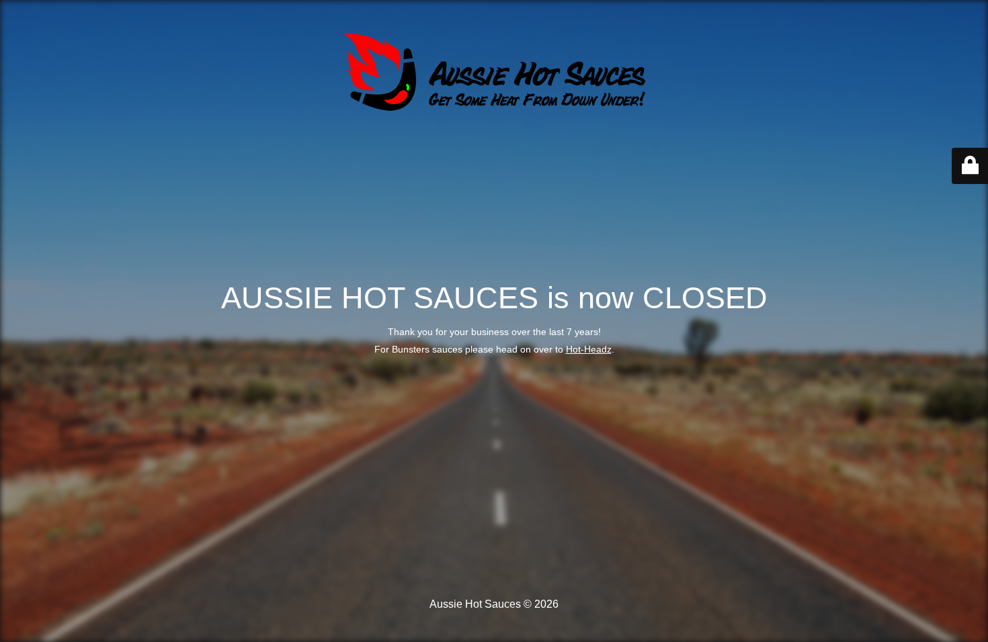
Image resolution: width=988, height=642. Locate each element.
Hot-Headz (589, 349)
